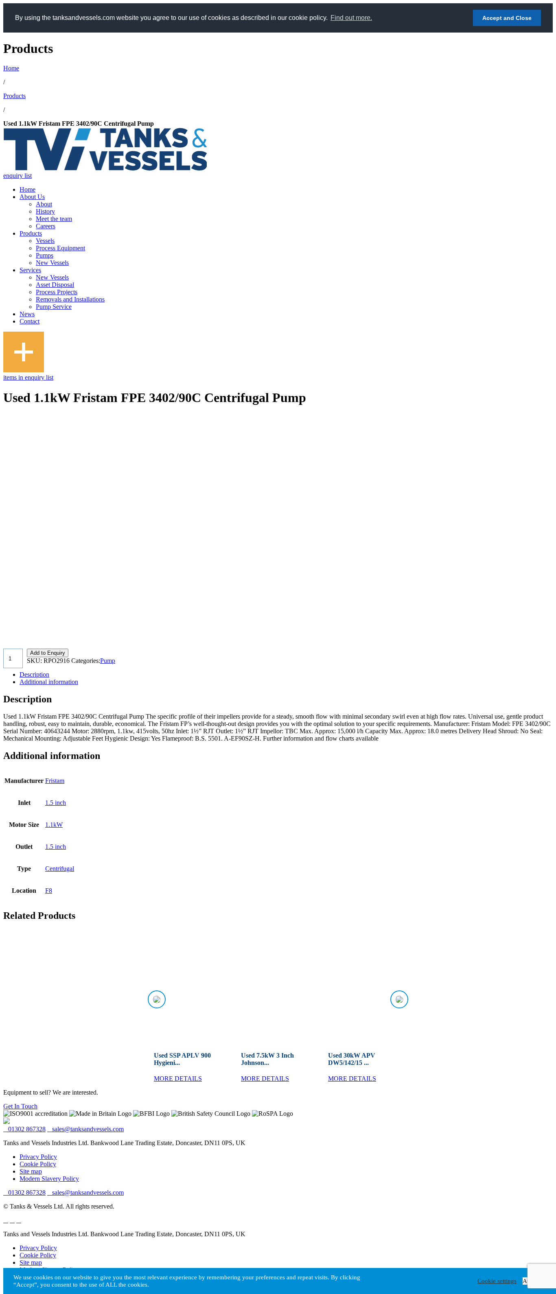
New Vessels (52, 262)
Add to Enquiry (47, 653)
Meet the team (54, 218)
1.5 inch (55, 802)
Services (30, 270)
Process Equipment (60, 248)
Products (14, 95)
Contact (29, 321)
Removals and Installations (70, 299)
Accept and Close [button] (507, 18)
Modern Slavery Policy (49, 1178)
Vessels (45, 240)
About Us (32, 196)
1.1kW (54, 824)
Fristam (54, 780)
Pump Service (54, 306)
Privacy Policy (38, 1156)
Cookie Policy (38, 1164)
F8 (48, 890)
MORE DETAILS (178, 1078)
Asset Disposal (55, 284)
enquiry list (17, 175)
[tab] (286, 674)
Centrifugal (59, 868)
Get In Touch (20, 1106)
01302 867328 (27, 1129)
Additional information (49, 681)
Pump (107, 660)
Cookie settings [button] (497, 1281)
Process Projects (56, 292)
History (45, 211)
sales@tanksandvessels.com (88, 1129)
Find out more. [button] (351, 17)
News (27, 313)
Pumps (44, 255)
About (44, 204)
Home (11, 68)
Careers (45, 226)
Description (34, 674)
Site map (31, 1171)
